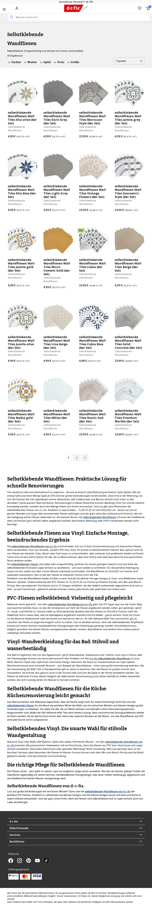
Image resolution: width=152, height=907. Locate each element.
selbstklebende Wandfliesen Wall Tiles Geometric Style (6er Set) (128, 191)
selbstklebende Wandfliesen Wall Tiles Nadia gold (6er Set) (21, 416)
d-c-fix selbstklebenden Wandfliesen (110, 658)
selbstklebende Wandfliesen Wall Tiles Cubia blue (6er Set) (92, 342)
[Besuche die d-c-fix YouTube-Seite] (39, 861)
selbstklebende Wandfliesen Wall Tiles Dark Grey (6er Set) (56, 118)
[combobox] (79, 17)
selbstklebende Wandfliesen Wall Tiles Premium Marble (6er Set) (128, 416)
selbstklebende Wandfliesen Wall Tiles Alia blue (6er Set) (22, 191)
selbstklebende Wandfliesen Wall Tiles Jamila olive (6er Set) (21, 342)
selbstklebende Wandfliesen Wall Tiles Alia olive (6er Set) (22, 118)
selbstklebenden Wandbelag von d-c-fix (70, 604)
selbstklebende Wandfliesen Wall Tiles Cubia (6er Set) (92, 265)
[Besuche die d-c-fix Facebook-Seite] (12, 861)
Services (15, 835)
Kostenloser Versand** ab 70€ (76, 1)
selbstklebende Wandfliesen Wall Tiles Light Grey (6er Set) (56, 191)
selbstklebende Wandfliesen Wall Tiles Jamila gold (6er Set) (21, 265)
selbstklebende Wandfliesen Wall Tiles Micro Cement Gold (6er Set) (56, 267)
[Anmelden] (17, 8)
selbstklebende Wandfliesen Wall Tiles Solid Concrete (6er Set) (128, 342)
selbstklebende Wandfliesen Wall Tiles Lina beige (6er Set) (56, 342)
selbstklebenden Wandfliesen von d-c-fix (34, 546)
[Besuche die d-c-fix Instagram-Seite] (21, 861)
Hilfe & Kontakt (19, 828)
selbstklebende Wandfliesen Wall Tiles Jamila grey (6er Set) (128, 118)
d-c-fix (14, 821)
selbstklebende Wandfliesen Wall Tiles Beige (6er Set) (128, 265)
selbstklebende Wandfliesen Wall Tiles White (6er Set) (56, 416)
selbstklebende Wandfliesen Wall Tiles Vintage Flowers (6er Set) (92, 191)
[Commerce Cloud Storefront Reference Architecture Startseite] (76, 8)
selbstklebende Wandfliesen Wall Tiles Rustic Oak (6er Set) (92, 416)
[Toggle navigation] (4, 9)
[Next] (84, 457)
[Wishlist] (139, 8)
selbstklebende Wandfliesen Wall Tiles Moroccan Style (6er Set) (92, 118)
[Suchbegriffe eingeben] (11, 17)
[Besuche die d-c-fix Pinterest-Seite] (30, 861)
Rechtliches (17, 841)
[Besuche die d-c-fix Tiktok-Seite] (46, 861)
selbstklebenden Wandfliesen (99, 517)
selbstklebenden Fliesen (24, 564)
